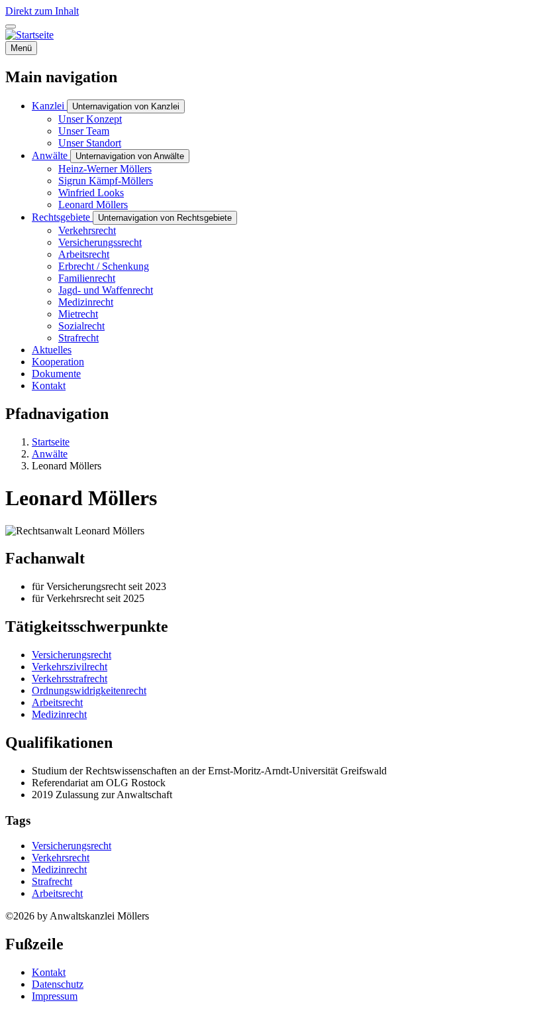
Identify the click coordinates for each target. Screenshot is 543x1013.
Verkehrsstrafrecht (69, 678)
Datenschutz (57, 984)
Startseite (51, 441)
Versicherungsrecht (71, 654)
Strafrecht (52, 881)
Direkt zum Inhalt (42, 11)
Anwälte (50, 453)
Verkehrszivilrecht (69, 666)
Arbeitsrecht (57, 702)
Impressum (54, 996)
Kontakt (49, 972)
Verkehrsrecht (60, 857)
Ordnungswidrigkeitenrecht (89, 690)
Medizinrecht (59, 714)
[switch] (10, 27)
